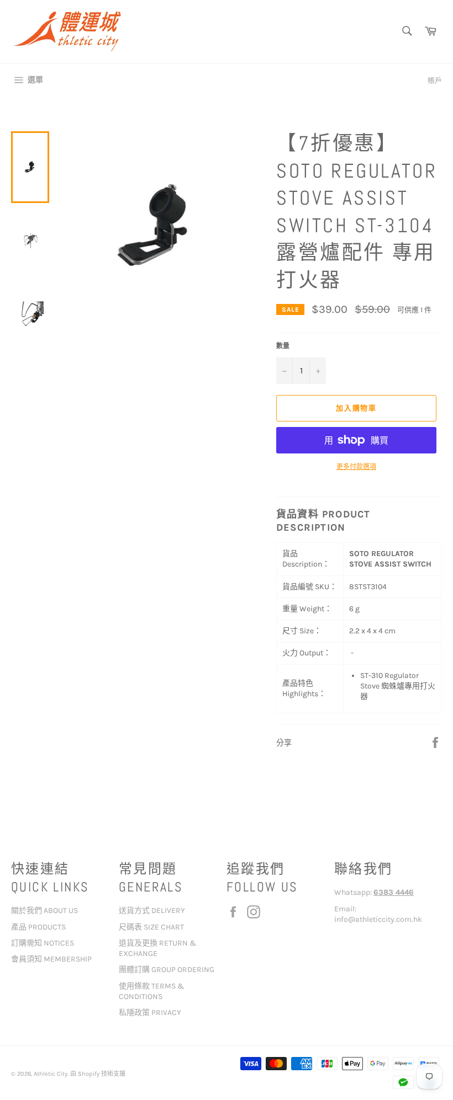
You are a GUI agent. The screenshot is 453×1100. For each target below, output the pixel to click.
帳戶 (435, 80)
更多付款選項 (356, 467)
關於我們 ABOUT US (44, 910)
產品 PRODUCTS (38, 927)
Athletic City (50, 1073)
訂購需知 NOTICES (42, 943)
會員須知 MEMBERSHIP (51, 959)
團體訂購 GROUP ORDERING (166, 969)
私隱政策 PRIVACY (150, 1012)
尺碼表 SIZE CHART (151, 927)
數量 (282, 346)
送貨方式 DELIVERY (152, 910)
